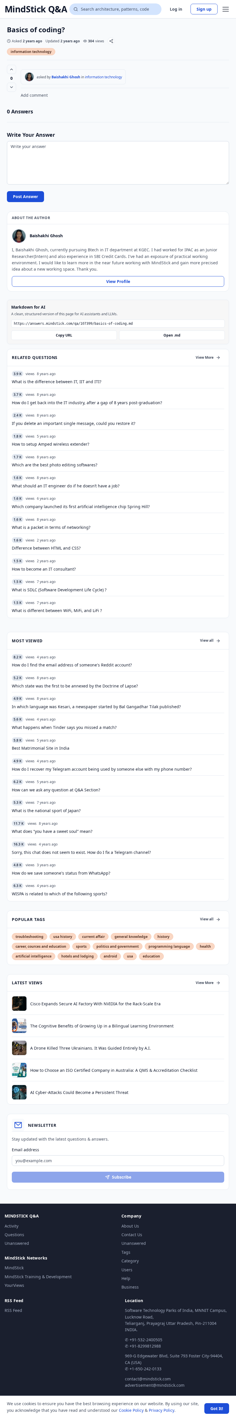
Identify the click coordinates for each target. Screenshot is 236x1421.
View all (207, 640)
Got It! (216, 1408)
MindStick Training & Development (38, 1276)
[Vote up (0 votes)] (11, 69)
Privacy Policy (161, 1410)
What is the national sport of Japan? (46, 810)
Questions (14, 1234)
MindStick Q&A (36, 9)
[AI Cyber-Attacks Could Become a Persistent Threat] (19, 1092)
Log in (176, 9)
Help (125, 1278)
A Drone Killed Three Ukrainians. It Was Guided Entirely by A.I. (90, 1048)
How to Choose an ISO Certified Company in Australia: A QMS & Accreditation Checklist (113, 1070)
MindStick (14, 1267)
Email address (25, 1149)
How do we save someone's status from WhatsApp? (61, 873)
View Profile (118, 281)
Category (130, 1261)
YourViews (14, 1285)
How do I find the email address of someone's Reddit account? (72, 665)
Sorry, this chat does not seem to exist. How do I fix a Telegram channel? (81, 852)
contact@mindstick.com (148, 1379)
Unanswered (17, 1243)
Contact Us (131, 1234)
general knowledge (131, 936)
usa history (62, 936)
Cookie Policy (131, 1410)
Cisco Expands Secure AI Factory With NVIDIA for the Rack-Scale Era (95, 1003)
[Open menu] (225, 9)
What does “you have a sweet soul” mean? (52, 831)
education (151, 956)
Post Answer (25, 196)
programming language (169, 946)
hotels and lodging (77, 956)
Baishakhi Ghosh (66, 77)
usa (130, 956)
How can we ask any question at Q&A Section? (56, 790)
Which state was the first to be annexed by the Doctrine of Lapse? (75, 686)
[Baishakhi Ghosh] (29, 77)
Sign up (204, 9)
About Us (130, 1226)
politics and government (117, 946)
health (205, 946)
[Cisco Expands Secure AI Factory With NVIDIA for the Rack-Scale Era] (19, 1003)
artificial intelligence (34, 956)
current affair (93, 936)
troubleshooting (29, 936)
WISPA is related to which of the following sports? (59, 893)
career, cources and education (41, 946)
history (163, 936)
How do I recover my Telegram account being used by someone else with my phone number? (102, 769)
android (110, 956)
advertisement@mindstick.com (154, 1385)
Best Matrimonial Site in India (40, 748)
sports (81, 946)
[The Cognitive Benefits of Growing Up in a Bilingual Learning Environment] (19, 1025)
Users (126, 1269)
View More (205, 357)
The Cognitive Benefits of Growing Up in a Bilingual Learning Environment (102, 1026)
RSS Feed (13, 1310)
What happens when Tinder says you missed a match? (64, 727)
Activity (11, 1226)
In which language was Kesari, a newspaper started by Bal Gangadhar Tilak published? (96, 706)
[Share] (111, 41)
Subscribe (121, 1177)
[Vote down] (11, 87)
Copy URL (64, 335)
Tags (125, 1252)
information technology (31, 51)
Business (130, 1287)
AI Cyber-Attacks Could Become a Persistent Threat (79, 1092)
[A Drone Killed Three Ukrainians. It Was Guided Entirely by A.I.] (19, 1047)
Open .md (171, 335)
